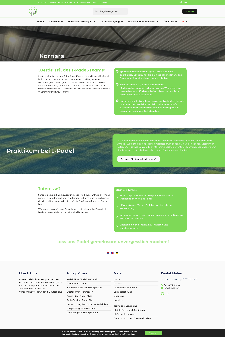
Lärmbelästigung (110, 21)
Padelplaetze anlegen (80, 21)
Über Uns (169, 21)
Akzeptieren (153, 333)
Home (40, 21)
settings (131, 334)
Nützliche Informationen (141, 21)
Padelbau (54, 21)
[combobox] (110, 11)
